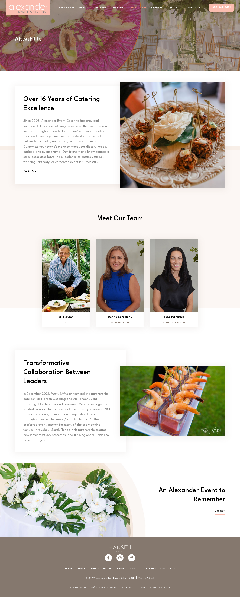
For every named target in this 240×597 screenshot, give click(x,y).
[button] (66, 283)
